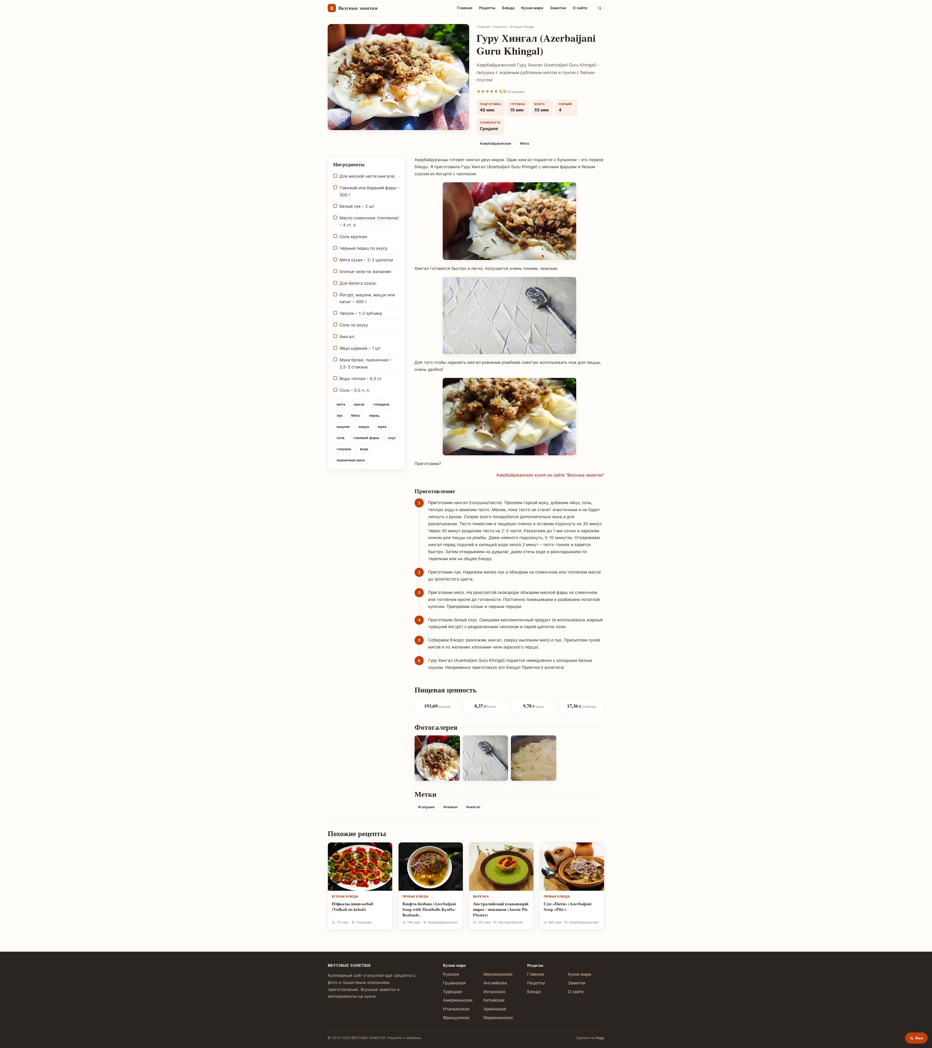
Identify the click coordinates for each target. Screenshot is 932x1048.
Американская (458, 1000)
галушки (344, 449)
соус (392, 438)
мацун (363, 426)
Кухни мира (532, 8)
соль (341, 438)
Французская (456, 1017)
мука (382, 426)
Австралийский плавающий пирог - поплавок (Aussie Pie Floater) (500, 909)
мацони (343, 426)
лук (339, 415)
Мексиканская (498, 974)
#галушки (426, 807)
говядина (381, 404)
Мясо (524, 143)
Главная (464, 8)
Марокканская (498, 1017)
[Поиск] (599, 8)
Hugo (600, 1038)
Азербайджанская (495, 143)
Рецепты (487, 8)
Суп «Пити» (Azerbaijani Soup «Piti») (567, 906)
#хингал (473, 807)
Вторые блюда (522, 27)
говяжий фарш (366, 438)
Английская (495, 983)
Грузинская (454, 983)
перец (374, 415)
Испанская (494, 991)
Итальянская (456, 1008)
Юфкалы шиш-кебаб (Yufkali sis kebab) (352, 906)
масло (359, 404)
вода (364, 449)
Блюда (508, 8)
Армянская (494, 1008)
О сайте (580, 8)
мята (341, 404)
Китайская (494, 1000)
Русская (451, 974)
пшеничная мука (351, 460)
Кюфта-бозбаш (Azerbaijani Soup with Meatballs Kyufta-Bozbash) (429, 909)
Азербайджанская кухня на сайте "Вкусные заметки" (550, 475)
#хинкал (450, 807)
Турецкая (452, 991)
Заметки (558, 8)
